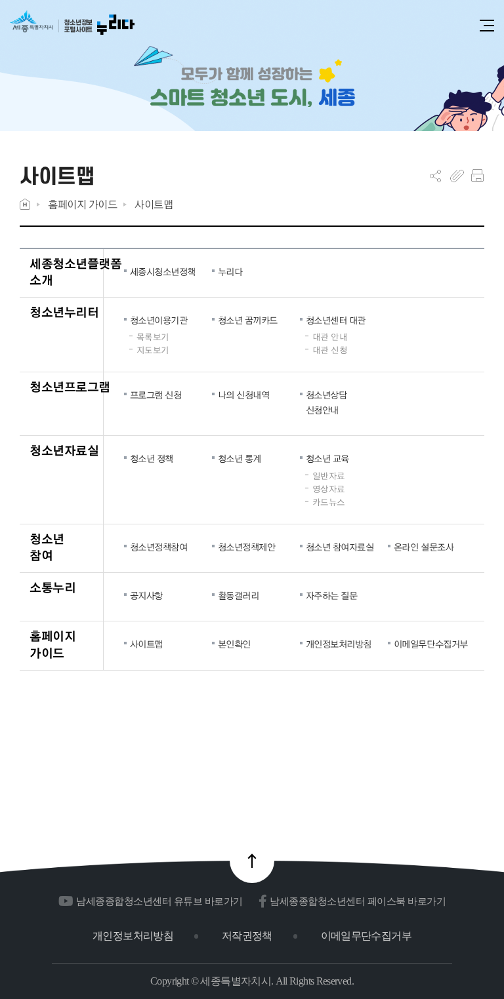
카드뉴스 (328, 502)
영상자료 (328, 489)
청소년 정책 (151, 458)
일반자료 (328, 476)
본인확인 (234, 643)
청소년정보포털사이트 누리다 (72, 27)
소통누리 (52, 587)
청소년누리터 (64, 312)
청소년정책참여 (159, 546)
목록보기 (152, 337)
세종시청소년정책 (163, 271)
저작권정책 (247, 935)
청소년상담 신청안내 (326, 402)
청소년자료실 (64, 450)
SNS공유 (435, 175)
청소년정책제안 (247, 546)
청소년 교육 (327, 458)
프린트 (477, 175)
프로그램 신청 (156, 394)
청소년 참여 (47, 547)
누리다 (230, 271)
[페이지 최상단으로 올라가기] (252, 860)
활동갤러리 (238, 595)
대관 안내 (330, 337)
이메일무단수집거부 (428, 643)
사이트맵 (154, 204)
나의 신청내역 (244, 394)
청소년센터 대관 (336, 319)
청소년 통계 (239, 458)
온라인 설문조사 (423, 546)
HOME (25, 204)
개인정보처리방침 (338, 643)
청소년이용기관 (159, 319)
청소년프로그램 (70, 386)
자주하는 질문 (332, 595)
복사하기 (457, 175)
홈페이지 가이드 (82, 204)
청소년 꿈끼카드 (248, 319)
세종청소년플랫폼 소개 (75, 271)
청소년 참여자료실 (340, 546)
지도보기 (152, 350)
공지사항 (146, 595)
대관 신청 (330, 350)
